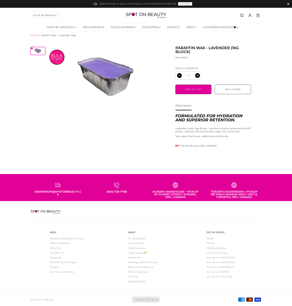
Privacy (54, 266)
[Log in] (250, 15)
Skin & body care (138, 271)
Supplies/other (137, 281)
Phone (210, 243)
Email (210, 238)
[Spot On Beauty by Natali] (146, 15)
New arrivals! (136, 243)
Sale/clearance (136, 248)
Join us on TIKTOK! (218, 271)
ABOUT (191, 27)
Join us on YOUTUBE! (219, 276)
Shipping (55, 257)
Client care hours (217, 252)
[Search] (242, 15)
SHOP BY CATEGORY (61, 27)
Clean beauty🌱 (137, 252)
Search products (60, 243)
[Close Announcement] (288, 4)
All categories (136, 238)
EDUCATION (150, 27)
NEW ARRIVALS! (93, 27)
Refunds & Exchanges (63, 262)
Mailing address (216, 248)
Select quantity (186, 68)
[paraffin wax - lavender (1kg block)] (106, 78)
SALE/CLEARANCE (123, 27)
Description (183, 105)
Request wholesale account (67, 238)
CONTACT (173, 27)
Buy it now (232, 89)
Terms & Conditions (62, 271)
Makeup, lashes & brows (142, 262)
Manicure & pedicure (140, 266)
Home (34, 35)
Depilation (134, 257)
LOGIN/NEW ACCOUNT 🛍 (220, 27)
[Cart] (258, 15)
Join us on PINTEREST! (220, 266)
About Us (55, 248)
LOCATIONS (185, 4)
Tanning (133, 276)
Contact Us (57, 252)
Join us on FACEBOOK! (220, 257)
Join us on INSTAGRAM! (221, 262)
